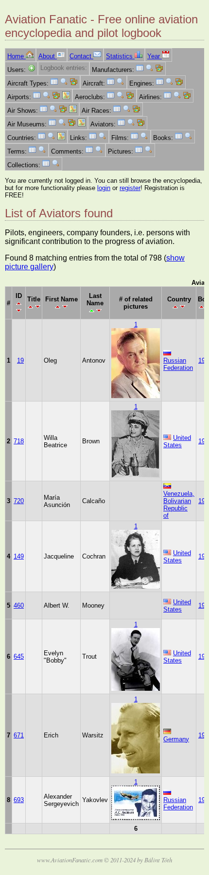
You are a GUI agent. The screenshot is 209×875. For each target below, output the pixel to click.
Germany (176, 739)
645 (19, 656)
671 (19, 735)
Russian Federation (178, 364)
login (103, 188)
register (130, 188)
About (47, 56)
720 (19, 501)
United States (177, 441)
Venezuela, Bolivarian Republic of (178, 504)
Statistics (120, 56)
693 (19, 800)
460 (19, 605)
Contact (81, 56)
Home (16, 56)
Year (154, 56)
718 (19, 441)
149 (19, 556)
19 (20, 360)
